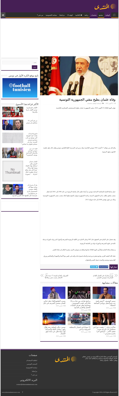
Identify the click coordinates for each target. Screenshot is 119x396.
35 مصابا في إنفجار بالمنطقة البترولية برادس (79, 328)
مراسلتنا (62, 15)
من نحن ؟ (40, 15)
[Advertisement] (59, 37)
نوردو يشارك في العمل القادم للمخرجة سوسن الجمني (103, 275)
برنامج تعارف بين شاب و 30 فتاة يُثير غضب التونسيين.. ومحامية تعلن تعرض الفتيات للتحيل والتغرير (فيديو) (80, 304)
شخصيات (94, 15)
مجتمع (101, 15)
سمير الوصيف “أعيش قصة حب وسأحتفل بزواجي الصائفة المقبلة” (105, 303)
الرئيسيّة (114, 14)
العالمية (77, 15)
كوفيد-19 (70, 15)
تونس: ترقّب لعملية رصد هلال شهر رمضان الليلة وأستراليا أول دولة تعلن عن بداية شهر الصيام (54, 330)
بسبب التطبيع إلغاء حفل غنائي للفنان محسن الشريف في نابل (54, 302)
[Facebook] (22, 392)
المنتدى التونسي (32, 364)
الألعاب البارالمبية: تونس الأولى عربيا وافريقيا (31, 110)
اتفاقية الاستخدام (31, 360)
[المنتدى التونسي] (106, 6)
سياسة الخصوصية (51, 15)
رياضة (86, 15)
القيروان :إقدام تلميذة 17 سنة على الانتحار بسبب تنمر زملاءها (56, 275)
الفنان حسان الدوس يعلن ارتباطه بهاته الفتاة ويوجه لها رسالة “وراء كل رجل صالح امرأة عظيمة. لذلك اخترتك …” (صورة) (31, 168)
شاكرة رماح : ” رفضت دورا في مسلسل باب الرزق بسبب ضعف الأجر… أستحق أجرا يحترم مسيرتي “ (104, 330)
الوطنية (107, 15)
